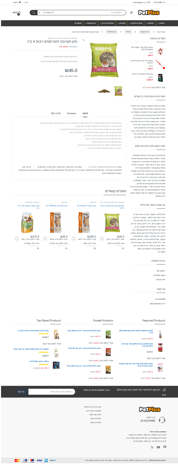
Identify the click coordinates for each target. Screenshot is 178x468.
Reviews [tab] (71, 113)
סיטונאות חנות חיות (93, 411)
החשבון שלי (160, 271)
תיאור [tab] (85, 113)
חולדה (128, 32)
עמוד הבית (161, 32)
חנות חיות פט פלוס (157, 460)
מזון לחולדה (111, 32)
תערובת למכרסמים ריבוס (111, 173)
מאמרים (78, 23)
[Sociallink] (164, 446)
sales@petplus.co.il (140, 2)
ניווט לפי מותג (95, 418)
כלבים (161, 23)
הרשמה (15, 2)
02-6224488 (158, 2)
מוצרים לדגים (136, 23)
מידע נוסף (102, 238)
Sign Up (21, 392)
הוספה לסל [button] (45, 238)
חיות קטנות (91, 23)
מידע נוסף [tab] (56, 113)
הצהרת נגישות (95, 422)
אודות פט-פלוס (95, 415)
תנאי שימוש (160, 279)
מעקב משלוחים (159, 275)
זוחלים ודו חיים (108, 23)
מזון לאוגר (74, 38)
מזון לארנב (67, 38)
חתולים (151, 23)
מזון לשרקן (51, 38)
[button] (83, 40)
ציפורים (122, 23)
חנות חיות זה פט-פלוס (92, 407)
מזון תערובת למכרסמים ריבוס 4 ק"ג (90, 170)
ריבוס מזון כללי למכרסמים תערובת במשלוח (59, 170)
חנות (26, 2)
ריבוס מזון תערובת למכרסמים (30, 170)
